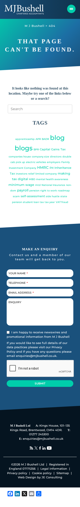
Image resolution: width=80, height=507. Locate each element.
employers (53, 162)
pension (34, 190)
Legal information (53, 468)
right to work (48, 190)
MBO (32, 179)
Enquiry (14, 302)
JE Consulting (52, 477)
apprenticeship (25, 139)
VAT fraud (62, 202)
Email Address (21, 292)
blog (57, 137)
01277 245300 (39, 434)
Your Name (18, 273)
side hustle (53, 196)
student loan (31, 202)
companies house (20, 156)
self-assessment (33, 196)
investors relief (25, 173)
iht (52, 167)
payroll (22, 190)
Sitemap (62, 473)
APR (38, 139)
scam (16, 196)
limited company (46, 173)
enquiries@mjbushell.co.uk (36, 356)
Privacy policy (17, 473)
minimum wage (21, 185)
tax (42, 202)
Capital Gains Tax (53, 149)
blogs (24, 148)
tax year (50, 202)
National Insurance (53, 185)
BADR (45, 139)
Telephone (18, 282)
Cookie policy (42, 473)
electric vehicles (36, 162)
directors (56, 156)
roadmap (64, 190)
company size (40, 156)
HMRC (43, 167)
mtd (38, 185)
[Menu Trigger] (71, 9)
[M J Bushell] (24, 9)
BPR (36, 149)
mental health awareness (52, 179)
